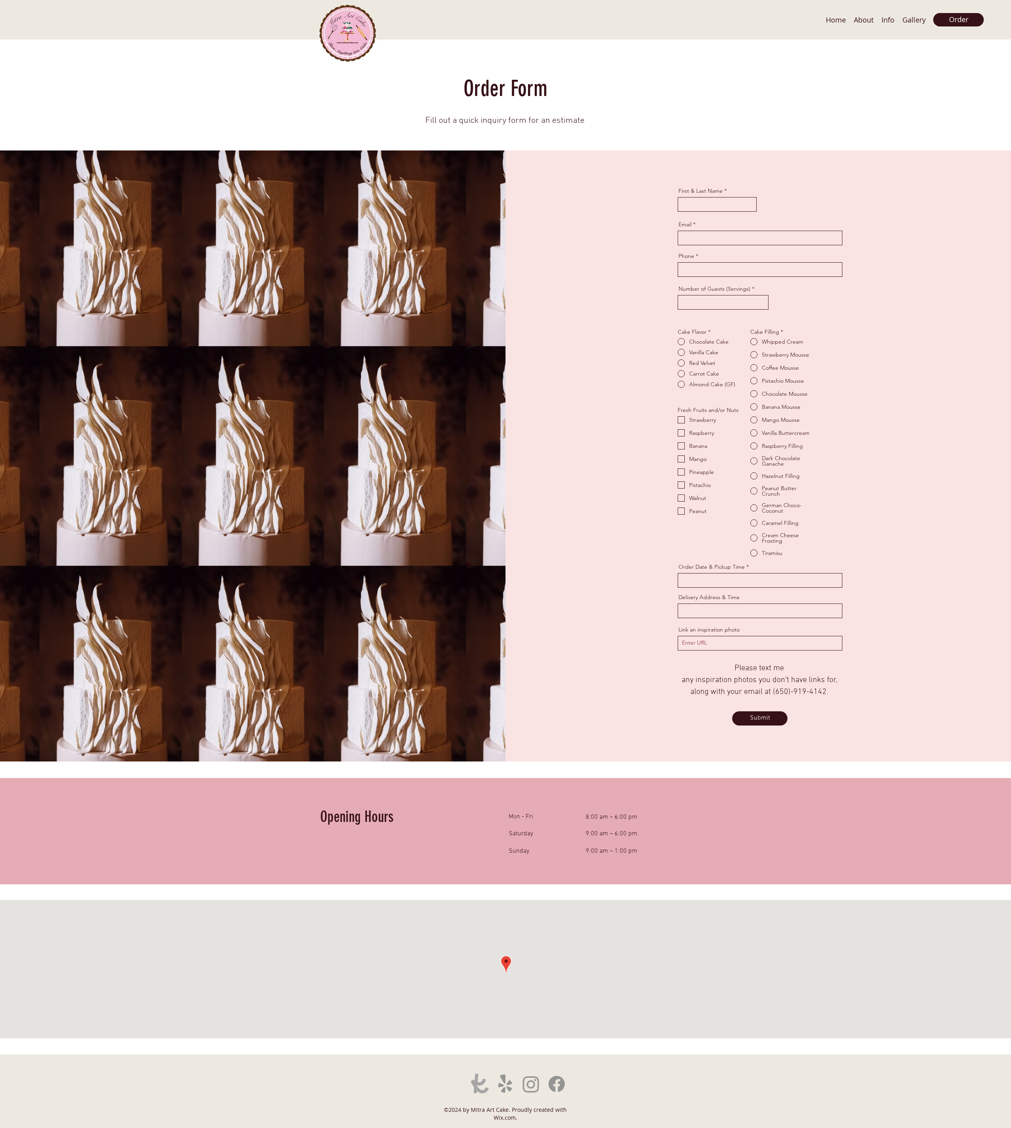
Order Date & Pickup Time (711, 567)
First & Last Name (700, 191)
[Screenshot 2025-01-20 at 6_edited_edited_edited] (479, 1084)
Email (685, 224)
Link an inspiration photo (709, 629)
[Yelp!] (505, 1084)
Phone (686, 256)
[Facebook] (557, 1084)
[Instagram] (531, 1084)
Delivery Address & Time (709, 597)
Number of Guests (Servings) (714, 288)
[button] (914, 19)
